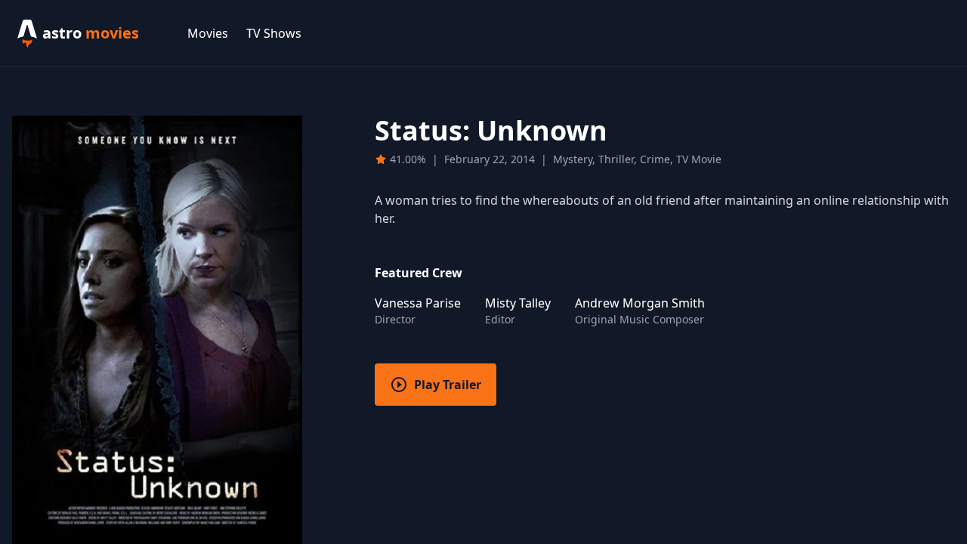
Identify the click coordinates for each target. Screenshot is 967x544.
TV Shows (273, 33)
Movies (207, 33)
